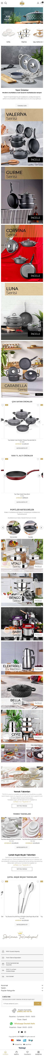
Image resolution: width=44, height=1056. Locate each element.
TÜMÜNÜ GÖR (22, 105)
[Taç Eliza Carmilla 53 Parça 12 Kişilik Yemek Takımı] (32, 827)
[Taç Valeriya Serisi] (22, 137)
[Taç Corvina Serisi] (22, 253)
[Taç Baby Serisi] (22, 623)
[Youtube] (22, 1032)
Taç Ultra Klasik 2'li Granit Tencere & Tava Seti (22, 440)
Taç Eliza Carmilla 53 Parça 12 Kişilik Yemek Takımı (32, 839)
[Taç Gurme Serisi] (22, 195)
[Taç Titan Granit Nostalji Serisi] (22, 753)
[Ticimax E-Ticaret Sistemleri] (22, 1048)
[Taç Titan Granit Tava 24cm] (22, 475)
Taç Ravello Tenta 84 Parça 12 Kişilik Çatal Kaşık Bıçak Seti (22, 916)
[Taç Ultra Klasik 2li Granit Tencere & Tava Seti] (22, 421)
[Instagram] (25, 1032)
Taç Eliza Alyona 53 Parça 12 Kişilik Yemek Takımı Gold (11, 839)
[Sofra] (22, 776)
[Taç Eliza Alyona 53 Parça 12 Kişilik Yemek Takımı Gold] (11, 827)
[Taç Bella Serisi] (22, 692)
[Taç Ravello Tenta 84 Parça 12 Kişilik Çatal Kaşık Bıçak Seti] (22, 897)
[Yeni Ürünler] (22, 67)
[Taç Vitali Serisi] (22, 555)
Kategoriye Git (22, 448)
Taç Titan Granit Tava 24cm (22, 494)
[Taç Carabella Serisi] (22, 369)
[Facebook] (18, 1032)
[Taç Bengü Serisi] (22, 589)
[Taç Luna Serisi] (22, 311)
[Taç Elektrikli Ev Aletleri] (22, 658)
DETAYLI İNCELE (22, 806)
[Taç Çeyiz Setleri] (22, 726)
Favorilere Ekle (3, 405)
